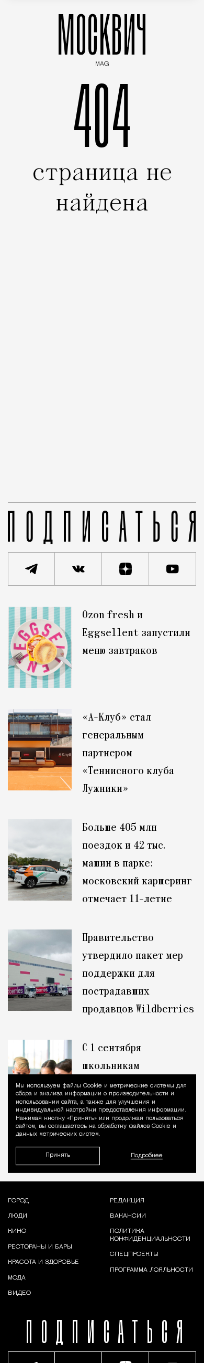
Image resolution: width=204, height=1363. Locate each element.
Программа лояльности (151, 1270)
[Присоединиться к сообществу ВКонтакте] (78, 569)
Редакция (127, 1201)
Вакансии (128, 1216)
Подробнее (147, 1155)
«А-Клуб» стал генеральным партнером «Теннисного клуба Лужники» (128, 754)
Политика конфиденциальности (150, 1235)
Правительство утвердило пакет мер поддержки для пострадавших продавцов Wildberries (138, 974)
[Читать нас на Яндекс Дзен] (125, 569)
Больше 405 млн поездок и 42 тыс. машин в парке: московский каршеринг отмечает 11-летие (137, 864)
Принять (58, 1155)
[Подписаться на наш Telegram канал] (31, 569)
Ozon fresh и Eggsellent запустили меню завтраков (136, 633)
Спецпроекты (134, 1254)
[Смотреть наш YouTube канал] (172, 569)
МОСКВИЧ (102, 37)
